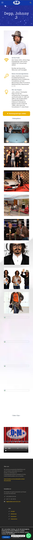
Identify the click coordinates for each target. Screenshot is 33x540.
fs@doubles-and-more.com (13, 501)
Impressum (13, 516)
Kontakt (13, 511)
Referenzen (13, 514)
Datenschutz (14, 519)
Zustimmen (6, 537)
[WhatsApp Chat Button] (28, 535)
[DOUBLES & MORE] (16, 2)
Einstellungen (9, 532)
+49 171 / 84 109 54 (11, 499)
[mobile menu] (2, 2)
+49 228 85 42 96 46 (11, 496)
